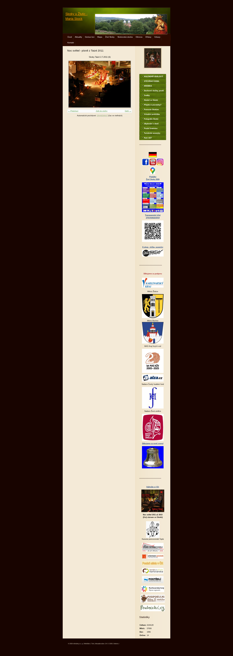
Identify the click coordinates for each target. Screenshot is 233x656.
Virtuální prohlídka (152, 114)
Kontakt (70, 43)
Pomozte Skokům (151, 110)
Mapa (99, 37)
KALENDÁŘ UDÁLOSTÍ (153, 76)
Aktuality (78, 37)
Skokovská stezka (125, 37)
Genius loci (89, 37)
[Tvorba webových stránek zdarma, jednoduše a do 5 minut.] (82, 643)
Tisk (92, 643)
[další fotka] (128, 84)
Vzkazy (157, 37)
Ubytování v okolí (151, 124)
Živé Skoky (109, 37)
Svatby (147, 95)
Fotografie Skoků (151, 119)
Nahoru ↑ (117, 643)
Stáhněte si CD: (152, 487)
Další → (128, 111)
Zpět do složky (101, 111)
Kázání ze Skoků (151, 100)
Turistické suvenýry (152, 133)
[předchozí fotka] (72, 84)
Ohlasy (148, 37)
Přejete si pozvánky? (152, 105)
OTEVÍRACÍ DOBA (151, 81)
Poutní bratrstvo (150, 128)
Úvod (69, 37)
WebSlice (87, 643)
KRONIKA (148, 86)
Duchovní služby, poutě (154, 91)
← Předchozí (73, 111)
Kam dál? (148, 138)
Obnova (139, 37)
